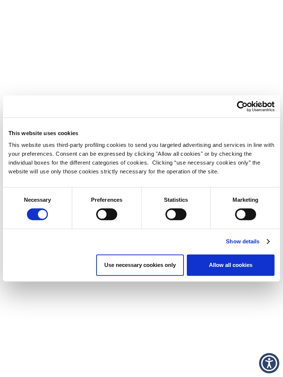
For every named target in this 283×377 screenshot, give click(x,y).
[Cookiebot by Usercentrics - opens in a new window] (242, 106)
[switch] (106, 214)
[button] (269, 363)
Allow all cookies (230, 265)
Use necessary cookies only (140, 265)
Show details (242, 241)
